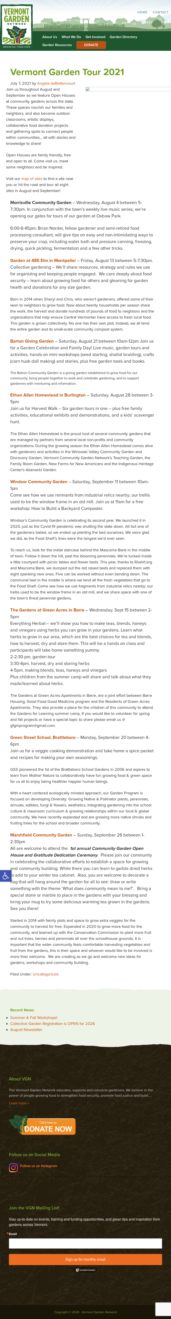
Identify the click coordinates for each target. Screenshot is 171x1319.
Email (13, 1234)
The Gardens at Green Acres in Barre (47, 610)
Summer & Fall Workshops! (33, 1017)
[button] (6, 876)
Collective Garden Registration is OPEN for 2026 (52, 1023)
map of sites (31, 178)
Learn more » (19, 1103)
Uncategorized (45, 974)
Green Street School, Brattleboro (42, 737)
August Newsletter (26, 1029)
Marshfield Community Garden (41, 835)
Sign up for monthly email (85, 1259)
